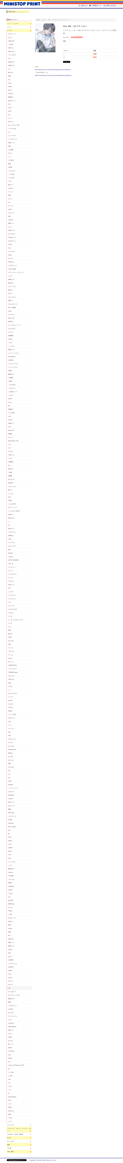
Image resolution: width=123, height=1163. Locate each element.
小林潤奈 (10, 377)
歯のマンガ (11, 802)
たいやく (10, 577)
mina (9, 974)
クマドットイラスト (14, 353)
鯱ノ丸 (10, 490)
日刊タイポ (11, 718)
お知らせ (84, 6)
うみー (10, 181)
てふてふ (10, 648)
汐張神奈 (10, 462)
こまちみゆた (12, 384)
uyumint (10, 188)
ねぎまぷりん (12, 739)
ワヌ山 (10, 1118)
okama (10, 209)
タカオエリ (11, 581)
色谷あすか (11, 62)
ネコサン (10, 742)
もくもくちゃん (12, 1016)
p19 (9, 830)
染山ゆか (10, 553)
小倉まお (10, 220)
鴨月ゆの (10, 283)
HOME (38, 20)
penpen (10, 890)
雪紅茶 (10, 1058)
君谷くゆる (11, 318)
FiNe (9, 858)
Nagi (9, 683)
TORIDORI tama (12, 672)
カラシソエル (12, 286)
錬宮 (9, 763)
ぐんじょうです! (12, 367)
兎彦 (9, 163)
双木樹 (10, 711)
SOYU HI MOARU (13, 560)
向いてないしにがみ (14, 995)
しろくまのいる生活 (14, 511)
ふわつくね (11, 879)
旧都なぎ (10, 321)
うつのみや (11, 177)
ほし (9, 897)
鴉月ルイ (10, 290)
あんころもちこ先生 (14, 125)
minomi (10, 977)
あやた (10, 111)
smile (9, 539)
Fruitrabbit (11, 876)
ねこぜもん (11, 746)
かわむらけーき (12, 304)
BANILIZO (11, 795)
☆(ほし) (10, 893)
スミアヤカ (11, 542)
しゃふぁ (10, 493)
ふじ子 (10, 865)
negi (9, 735)
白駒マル (10, 514)
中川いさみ (11, 676)
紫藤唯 (10, 476)
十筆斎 (10, 472)
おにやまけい (12, 234)
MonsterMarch (12, 1026)
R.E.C (10, 1100)
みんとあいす (12, 991)
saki (9, 416)
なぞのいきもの (12, 693)
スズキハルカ (12, 532)
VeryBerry (11, 886)
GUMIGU (10, 360)
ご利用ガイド (96, 6)
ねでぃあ (10, 760)
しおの (10, 458)
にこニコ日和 (12, 714)
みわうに (10, 984)
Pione (9, 837)
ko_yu (10, 402)
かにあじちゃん (12, 265)
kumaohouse (11, 356)
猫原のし (10, 753)
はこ (9, 774)
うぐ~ (10, 156)
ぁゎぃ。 (10, 118)
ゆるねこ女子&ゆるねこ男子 (16, 1065)
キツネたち (11, 314)
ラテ (9, 1083)
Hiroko (10, 851)
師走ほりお (11, 518)
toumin (10, 658)
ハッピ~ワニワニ (13, 788)
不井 (9, 854)
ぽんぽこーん (12, 918)
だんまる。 (11, 612)
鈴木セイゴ (11, 528)
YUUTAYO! (11, 1051)
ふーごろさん (12, 861)
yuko (9, 1054)
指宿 (9, 146)
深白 (9, 953)
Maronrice (11, 939)
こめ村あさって (12, 391)
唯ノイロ (10, 1044)
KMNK (10, 370)
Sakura (10, 419)
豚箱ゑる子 (11, 868)
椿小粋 (10, 634)
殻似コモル (11, 51)
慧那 (9, 195)
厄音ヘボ (10, 1030)
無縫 (9, 1002)
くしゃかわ (11, 346)
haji (9, 777)
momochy (11, 1023)
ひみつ (10, 844)
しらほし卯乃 (12, 504)
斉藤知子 (10, 409)
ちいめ (10, 616)
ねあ (9, 732)
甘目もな (10, 93)
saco (9, 426)
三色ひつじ (11, 455)
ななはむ (10, 704)
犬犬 (9, 58)
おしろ (10, 227)
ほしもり (10, 907)
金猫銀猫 (10, 335)
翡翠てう (10, 300)
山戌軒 (10, 1037)
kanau (10, 255)
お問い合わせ (111, 6)
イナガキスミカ (12, 139)
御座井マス (11, 374)
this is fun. (11, 641)
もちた (10, 1019)
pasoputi (10, 784)
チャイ (10, 626)
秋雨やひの (11, 65)
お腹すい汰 (11, 230)
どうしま (10, 655)
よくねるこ (11, 1072)
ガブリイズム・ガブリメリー (16, 272)
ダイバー (10, 570)
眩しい (10, 935)
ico (9, 132)
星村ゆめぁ (11, 904)
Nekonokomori (12, 749)
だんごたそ (11, 605)
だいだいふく (12, 567)
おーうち (10, 206)
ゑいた (10, 199)
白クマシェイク (12, 507)
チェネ (10, 623)
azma (9, 83)
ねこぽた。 (11, 756)
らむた (10, 1086)
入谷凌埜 (10, 149)
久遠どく (10, 339)
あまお (10, 90)
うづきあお (11, 174)
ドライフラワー (12, 669)
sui (9, 525)
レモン (10, 1104)
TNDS (10, 637)
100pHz (10, 847)
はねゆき (10, 798)
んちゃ (10, 1121)
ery (9, 202)
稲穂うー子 (11, 142)
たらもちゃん (12, 598)
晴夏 (9, 809)
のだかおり (11, 767)
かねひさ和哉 (12, 269)
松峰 (9, 932)
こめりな (10, 395)
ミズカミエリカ (12, 963)
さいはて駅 (11, 412)
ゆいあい (10, 1040)
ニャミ (10, 725)
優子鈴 (10, 1047)
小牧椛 (10, 381)
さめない (10, 451)
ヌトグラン (11, 728)
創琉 (9, 630)
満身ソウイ (11, 942)
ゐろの (10, 153)
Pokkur (10, 911)
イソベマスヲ (12, 135)
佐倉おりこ (11, 423)
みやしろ (10, 981)
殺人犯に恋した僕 (13, 441)
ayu (9, 114)
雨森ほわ (10, 97)
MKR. (9, 925)
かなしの (10, 258)
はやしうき (11, 805)
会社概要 (113, 1160)
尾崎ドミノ (11, 223)
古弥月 (10, 398)
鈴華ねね (10, 535)
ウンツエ (10, 192)
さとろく (10, 437)
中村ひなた (11, 679)
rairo (9, 1079)
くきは (10, 342)
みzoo (10, 956)
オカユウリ (11, 213)
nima (9, 721)
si (8, 521)
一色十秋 (10, 44)
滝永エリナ (11, 584)
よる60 (10, 1076)
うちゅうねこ (12, 170)
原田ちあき (11, 812)
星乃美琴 (10, 900)
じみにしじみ (12, 486)
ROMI (10, 1107)
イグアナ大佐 (12, 128)
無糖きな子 (11, 998)
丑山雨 (10, 167)
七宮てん (10, 707)
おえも (10, 37)
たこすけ (10, 591)
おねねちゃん (12, 237)
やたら (10, 1033)
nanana (10, 700)
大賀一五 (10, 563)
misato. (10, 949)
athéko (10, 86)
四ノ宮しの (11, 479)
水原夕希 (10, 967)
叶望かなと (11, 262)
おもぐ (10, 248)
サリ (9, 69)
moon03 (10, 1009)
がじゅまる (11, 251)
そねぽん (10, 556)
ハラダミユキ (12, 816)
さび (9, 448)
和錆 (9, 1114)
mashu (10, 928)
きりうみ (10, 332)
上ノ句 (10, 276)
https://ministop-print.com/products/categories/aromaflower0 (53, 75)
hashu (10, 781)
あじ (9, 79)
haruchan (10, 823)
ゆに (9, 1061)
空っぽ (10, 293)
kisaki (10, 311)
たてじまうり (12, 595)
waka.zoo (11, 1111)
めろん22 (10, 1012)
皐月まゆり (11, 430)
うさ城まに (11, 160)
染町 (9, 549)
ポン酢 (10, 914)
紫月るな (10, 469)
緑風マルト (11, 946)
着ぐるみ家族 (12, 307)
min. (9, 988)
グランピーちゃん (13, 363)
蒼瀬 (9, 76)
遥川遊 (10, 819)
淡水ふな (10, 121)
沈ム (9, 465)
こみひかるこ (12, 388)
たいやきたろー (12, 574)
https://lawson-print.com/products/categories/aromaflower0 (53, 69)
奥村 (9, 216)
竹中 (9, 588)
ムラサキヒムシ (12, 1005)
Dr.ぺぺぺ (11, 662)
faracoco (10, 872)
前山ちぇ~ (11, 921)
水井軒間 (10, 960)
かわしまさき (12, 297)
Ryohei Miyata (12, 1097)
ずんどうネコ (12, 546)
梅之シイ (10, 184)
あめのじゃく (12, 100)
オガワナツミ (12, 34)
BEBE (10, 883)
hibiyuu (10, 840)
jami (9, 497)
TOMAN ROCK (12, 665)
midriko (10, 970)
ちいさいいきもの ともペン (16, 619)
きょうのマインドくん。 (15, 325)
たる (9, 602)
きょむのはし (12, 328)
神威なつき (11, 279)
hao (9, 770)
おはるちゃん (12, 241)
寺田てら (10, 48)
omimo (10, 244)
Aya (9, 104)
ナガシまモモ (12, 55)
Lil (9, 1093)
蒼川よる (10, 72)
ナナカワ (10, 697)
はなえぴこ (11, 791)
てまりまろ (11, 651)
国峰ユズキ (11, 349)
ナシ (9, 690)
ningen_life (11, 41)
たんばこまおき (12, 609)
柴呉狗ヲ (10, 483)
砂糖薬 (10, 434)
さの (9, 444)
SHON (10, 500)
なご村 (10, 686)
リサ (9, 1090)
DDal (9, 644)
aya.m (10, 107)
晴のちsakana (12, 826)
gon (9, 405)
